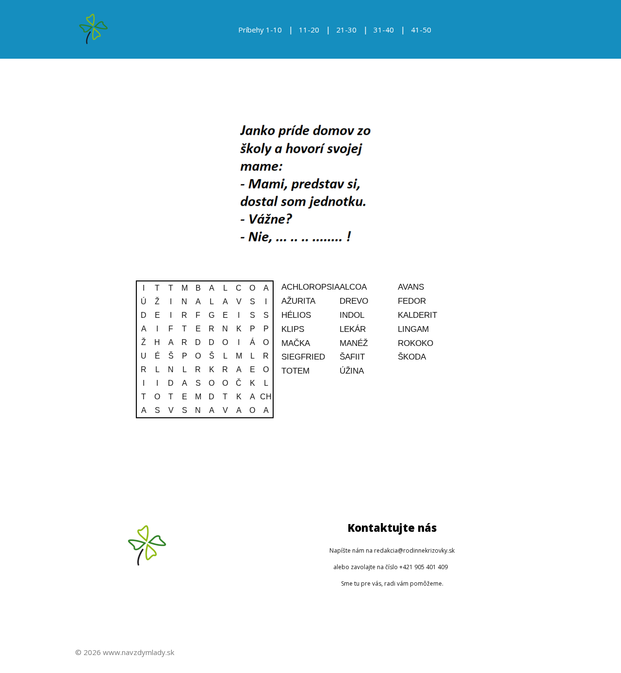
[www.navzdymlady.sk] (93, 29)
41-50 (421, 29)
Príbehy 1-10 (260, 29)
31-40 (384, 29)
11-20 (309, 29)
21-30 (346, 29)
